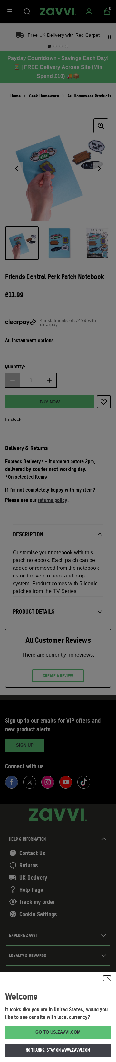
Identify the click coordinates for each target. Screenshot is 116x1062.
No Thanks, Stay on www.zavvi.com (58, 1050)
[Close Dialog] (107, 978)
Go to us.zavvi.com (58, 1032)
